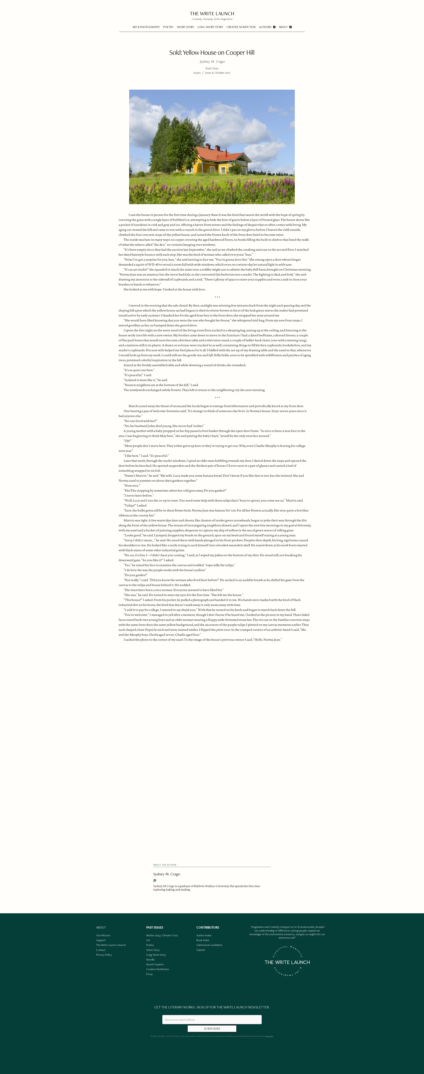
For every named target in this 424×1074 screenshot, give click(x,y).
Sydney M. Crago (166, 873)
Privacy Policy (269, 1036)
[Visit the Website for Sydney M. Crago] (154, 880)
